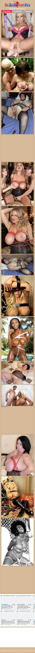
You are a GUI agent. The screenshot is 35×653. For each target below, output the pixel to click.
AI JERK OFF (17, 11)
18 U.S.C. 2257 (19, 650)
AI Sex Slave (6, 11)
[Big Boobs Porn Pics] (17, 4)
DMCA (26, 650)
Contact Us (32, 650)
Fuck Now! (28, 11)
